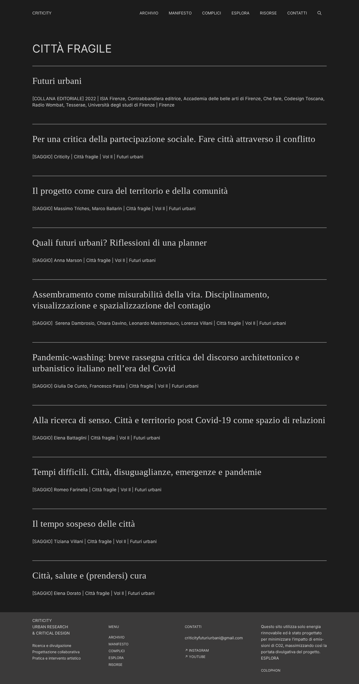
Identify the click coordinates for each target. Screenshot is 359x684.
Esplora (240, 13)
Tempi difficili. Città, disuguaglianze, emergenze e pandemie (146, 472)
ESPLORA (116, 658)
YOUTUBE (197, 657)
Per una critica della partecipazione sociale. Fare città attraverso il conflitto (173, 139)
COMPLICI (117, 651)
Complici (211, 13)
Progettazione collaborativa (56, 652)
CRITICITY (42, 13)
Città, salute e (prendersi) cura (89, 575)
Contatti (297, 13)
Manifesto (180, 13)
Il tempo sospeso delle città (83, 524)
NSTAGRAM (199, 650)
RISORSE (115, 664)
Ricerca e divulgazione (51, 645)
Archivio (149, 13)
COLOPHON (270, 670)
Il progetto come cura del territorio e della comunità (130, 191)
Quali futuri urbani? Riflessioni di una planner (119, 242)
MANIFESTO (119, 644)
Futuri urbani (57, 81)
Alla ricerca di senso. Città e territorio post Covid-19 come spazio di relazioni (178, 420)
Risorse (268, 13)
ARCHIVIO (117, 637)
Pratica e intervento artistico (56, 658)
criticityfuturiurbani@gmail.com (214, 637)
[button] (319, 13)
